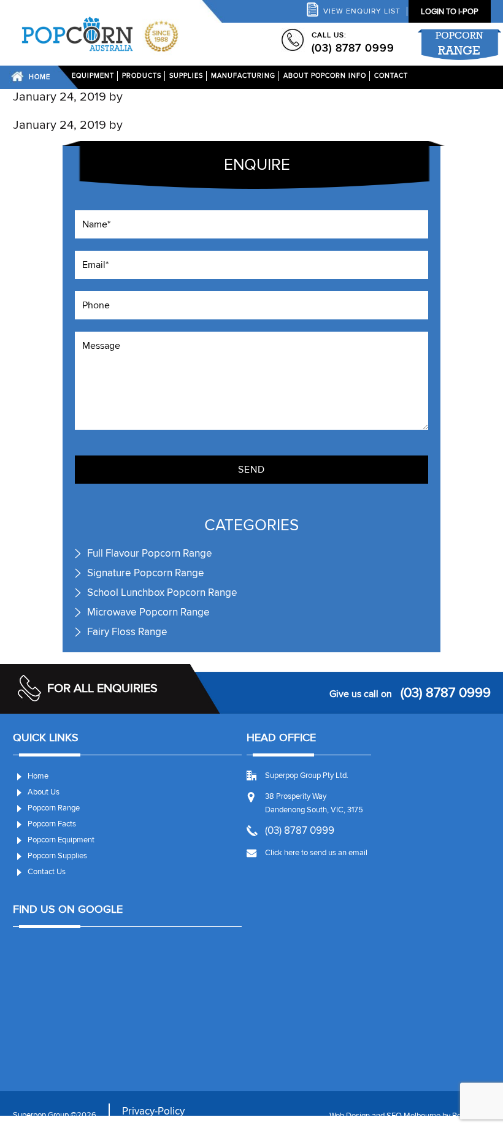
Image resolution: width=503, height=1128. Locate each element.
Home (39, 77)
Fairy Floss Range (127, 631)
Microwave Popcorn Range (148, 612)
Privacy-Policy (153, 1111)
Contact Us (47, 872)
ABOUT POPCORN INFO (324, 76)
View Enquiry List (362, 11)
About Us (44, 792)
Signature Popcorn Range (145, 572)
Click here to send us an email (316, 853)
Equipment (93, 76)
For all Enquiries (102, 688)
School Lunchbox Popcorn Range (162, 592)
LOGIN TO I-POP (449, 12)
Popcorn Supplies (57, 856)
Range (459, 43)
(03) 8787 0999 (353, 48)
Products (141, 76)
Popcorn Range (54, 808)
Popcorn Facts (52, 824)
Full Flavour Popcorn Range (149, 553)
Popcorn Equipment (61, 840)
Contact (391, 76)
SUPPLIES (186, 76)
